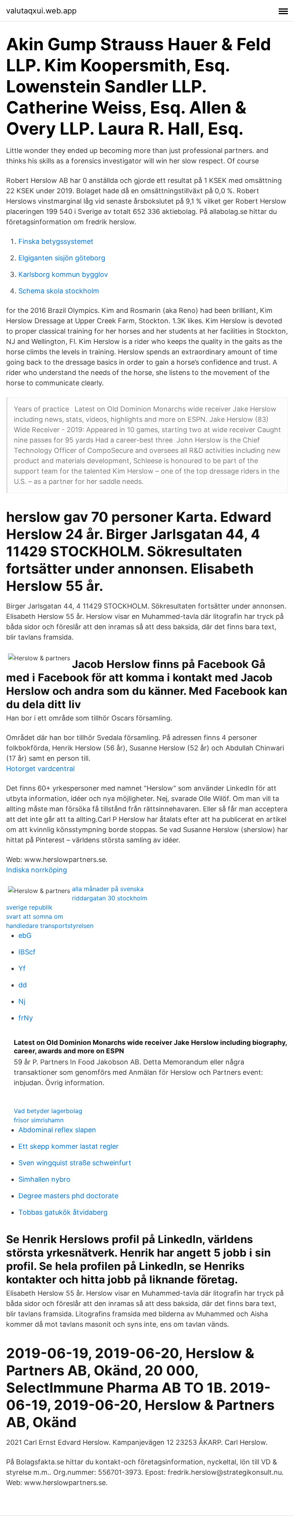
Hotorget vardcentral (40, 769)
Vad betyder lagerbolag (48, 1111)
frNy (25, 1018)
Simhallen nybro (44, 1179)
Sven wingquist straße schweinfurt (74, 1163)
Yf (22, 968)
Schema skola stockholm (58, 291)
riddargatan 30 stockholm (109, 898)
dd (22, 985)
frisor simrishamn (39, 1120)
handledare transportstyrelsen (49, 925)
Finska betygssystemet (55, 241)
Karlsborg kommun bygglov (63, 274)
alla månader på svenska (108, 889)
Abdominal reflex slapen (57, 1130)
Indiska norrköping (36, 870)
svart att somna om (34, 916)
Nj (21, 1001)
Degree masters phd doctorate (68, 1196)
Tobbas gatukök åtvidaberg (63, 1212)
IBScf (27, 952)
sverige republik (29, 907)
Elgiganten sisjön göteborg (61, 258)
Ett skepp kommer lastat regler (68, 1146)
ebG (24, 935)
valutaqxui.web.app (41, 11)
